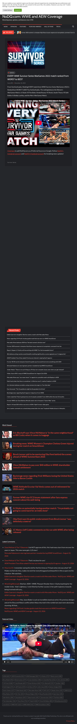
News (6, 26)
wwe (6, 704)
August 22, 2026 (68, 563)
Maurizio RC (9, 568)
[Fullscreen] (72, 662)
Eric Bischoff (48, 683)
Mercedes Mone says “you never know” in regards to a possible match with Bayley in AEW (33, 377)
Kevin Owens (8, 690)
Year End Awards (35, 26)
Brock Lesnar (20, 680)
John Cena (42, 687)
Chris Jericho (62, 680)
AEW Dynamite (18, 676)
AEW (6, 676)
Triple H (33, 701)
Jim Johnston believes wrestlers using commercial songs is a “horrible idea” (28, 385)
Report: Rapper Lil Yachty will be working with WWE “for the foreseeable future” (30, 350)
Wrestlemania (60, 701)
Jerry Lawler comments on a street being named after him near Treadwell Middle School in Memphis (36, 408)
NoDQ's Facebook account (34, 154)
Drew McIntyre (34, 683)
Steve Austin (33, 697)
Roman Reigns (31, 694)
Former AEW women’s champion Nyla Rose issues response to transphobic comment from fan (34, 32)
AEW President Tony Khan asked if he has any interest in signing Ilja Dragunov (29, 358)
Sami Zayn (58, 694)
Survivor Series (11, 162)
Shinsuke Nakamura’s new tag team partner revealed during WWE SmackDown (30, 365)
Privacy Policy (70, 721)
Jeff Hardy (20, 687)
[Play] (5, 662)
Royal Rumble (45, 694)
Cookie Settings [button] (7, 10)
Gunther (60, 683)
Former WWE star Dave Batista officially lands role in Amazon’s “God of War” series (31, 400)
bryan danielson (34, 680)
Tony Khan (22, 701)
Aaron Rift (10, 83)
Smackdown (20, 697)
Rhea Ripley (8, 694)
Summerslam (46, 697)
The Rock (58, 697)
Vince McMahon (46, 701)
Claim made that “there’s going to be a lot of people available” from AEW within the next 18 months (35, 397)
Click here (11, 151)
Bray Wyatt (8, 680)
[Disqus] (39, 242)
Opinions (13, 26)
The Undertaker (9, 701)
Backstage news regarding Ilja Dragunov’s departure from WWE (25, 393)
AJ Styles (44, 676)
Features (23, 26)
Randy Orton (57, 690)
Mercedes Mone (35, 690)
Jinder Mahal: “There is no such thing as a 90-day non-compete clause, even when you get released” (35, 369)
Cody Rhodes (20, 683)
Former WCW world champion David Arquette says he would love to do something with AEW (34, 362)
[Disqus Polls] (38, 193)
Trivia (58, 26)
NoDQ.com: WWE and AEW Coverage (32, 16)
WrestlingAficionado (12, 584)
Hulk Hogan (8, 687)
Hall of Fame (48, 26)
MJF (46, 690)
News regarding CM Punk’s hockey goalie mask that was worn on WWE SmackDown (31, 338)
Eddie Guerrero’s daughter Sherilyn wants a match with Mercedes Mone (28, 334)
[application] (38, 643)
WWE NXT (16, 704)
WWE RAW (28, 704)
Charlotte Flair (49, 680)
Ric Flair (19, 694)
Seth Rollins (8, 697)
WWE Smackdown (42, 704)
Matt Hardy (21, 690)
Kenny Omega (55, 687)
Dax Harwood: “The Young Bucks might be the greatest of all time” (26, 389)
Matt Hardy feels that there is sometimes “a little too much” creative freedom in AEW (31, 381)
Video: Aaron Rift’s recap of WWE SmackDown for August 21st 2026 (27, 373)
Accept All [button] (18, 10)
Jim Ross (31, 687)
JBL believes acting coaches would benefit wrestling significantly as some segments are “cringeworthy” (36, 354)
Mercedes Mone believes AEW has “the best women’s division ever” (26, 342)
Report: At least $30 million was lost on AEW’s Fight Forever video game (28, 404)
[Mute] (69, 662)
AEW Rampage (32, 676)
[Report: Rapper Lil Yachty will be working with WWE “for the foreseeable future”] (65, 32)
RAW (68, 690)
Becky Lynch (56, 676)
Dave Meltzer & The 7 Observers (16, 547)
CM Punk (8, 683)
